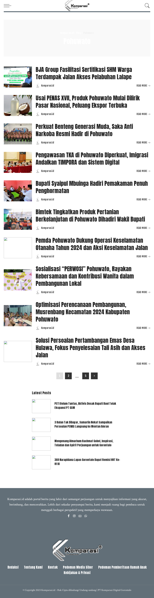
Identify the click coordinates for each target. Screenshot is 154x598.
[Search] (146, 5)
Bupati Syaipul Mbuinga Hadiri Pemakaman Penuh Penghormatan (92, 187)
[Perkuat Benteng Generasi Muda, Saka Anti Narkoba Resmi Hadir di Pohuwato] (18, 134)
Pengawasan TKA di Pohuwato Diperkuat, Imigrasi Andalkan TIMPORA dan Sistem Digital (92, 158)
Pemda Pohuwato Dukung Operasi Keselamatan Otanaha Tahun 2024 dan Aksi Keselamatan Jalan (92, 244)
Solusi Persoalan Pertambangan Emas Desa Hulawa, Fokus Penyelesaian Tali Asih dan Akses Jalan (90, 347)
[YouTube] (80, 516)
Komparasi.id (47, 85)
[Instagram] (74, 516)
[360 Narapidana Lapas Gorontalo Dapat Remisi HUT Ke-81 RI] (41, 462)
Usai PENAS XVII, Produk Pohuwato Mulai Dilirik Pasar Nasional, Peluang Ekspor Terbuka (88, 102)
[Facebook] (69, 516)
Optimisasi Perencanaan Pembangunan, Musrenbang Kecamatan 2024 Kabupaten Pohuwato (83, 311)
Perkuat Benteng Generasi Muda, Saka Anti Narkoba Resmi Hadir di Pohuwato (84, 130)
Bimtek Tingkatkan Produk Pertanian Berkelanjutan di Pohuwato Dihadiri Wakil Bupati (90, 215)
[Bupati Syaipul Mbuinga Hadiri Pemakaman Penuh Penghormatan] (18, 191)
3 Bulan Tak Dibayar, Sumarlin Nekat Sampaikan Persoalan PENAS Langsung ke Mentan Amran (83, 424)
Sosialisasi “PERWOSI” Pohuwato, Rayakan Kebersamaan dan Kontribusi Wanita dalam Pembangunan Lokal (85, 276)
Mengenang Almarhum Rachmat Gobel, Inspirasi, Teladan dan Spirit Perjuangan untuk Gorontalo (83, 443)
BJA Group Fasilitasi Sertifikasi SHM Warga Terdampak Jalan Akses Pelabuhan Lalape (84, 73)
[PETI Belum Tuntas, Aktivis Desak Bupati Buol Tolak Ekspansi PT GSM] (41, 406)
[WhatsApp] (85, 516)
